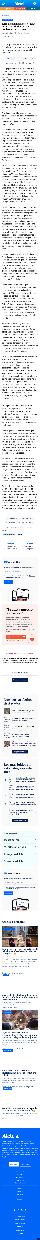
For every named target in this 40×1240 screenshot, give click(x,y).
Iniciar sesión (26, 1164)
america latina (8, 1050)
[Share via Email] (30, 63)
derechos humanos (9, 534)
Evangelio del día (14, 854)
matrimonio (7, 1013)
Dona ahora (19, 9)
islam (20, 534)
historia (6, 975)
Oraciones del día (14, 861)
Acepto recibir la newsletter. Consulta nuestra (20, 576)
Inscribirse (8, 582)
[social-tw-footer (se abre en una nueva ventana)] (22, 1210)
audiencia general (9, 929)
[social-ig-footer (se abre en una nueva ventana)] (25, 1210)
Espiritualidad (20, 1177)
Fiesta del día (12, 839)
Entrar (26, 672)
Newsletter (20, 1191)
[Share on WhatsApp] (33, 63)
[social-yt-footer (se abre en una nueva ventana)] (14, 1210)
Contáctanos (20, 1230)
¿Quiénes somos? (20, 1223)
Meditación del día (15, 847)
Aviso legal (20, 1226)
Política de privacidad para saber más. (20, 576)
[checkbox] (4, 576)
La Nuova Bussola (23, 33)
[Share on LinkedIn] (23, 63)
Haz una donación (20, 1220)
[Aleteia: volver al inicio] (20, 3)
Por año (20, 1203)
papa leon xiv (8, 1088)
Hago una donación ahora (15, 637)
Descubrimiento (20, 1183)
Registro (7, 9)
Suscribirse (13, 1164)
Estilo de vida (20, 1180)
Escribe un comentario (20, 680)
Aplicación (20, 1194)
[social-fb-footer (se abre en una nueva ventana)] (18, 1210)
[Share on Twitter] (26, 63)
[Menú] (7, 3)
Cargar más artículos (20, 752)
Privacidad (20, 1233)
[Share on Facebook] (19, 63)
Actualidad (5, 15)
